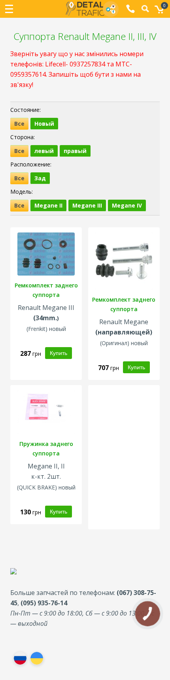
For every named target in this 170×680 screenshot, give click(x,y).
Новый (44, 123)
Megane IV (127, 205)
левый (44, 151)
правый (75, 151)
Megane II (48, 205)
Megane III (87, 205)
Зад (40, 178)
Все (19, 123)
